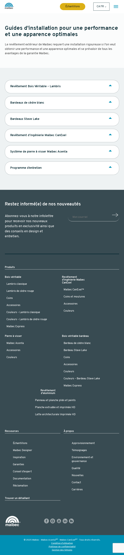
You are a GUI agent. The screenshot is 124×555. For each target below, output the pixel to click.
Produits (10, 267)
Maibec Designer (22, 450)
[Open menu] (116, 7)
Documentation (22, 478)
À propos (69, 431)
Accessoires (13, 305)
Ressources (12, 431)
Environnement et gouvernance (82, 459)
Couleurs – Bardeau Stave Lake (82, 378)
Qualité (76, 468)
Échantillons (72, 6)
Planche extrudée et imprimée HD (55, 407)
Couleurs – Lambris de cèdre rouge (26, 319)
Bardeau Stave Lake (75, 350)
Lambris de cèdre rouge (20, 291)
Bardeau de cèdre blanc (77, 343)
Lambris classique (16, 284)
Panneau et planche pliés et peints (55, 400)
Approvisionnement (83, 443)
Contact (76, 482)
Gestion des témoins (62, 550)
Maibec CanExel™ (74, 289)
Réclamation (20, 485)
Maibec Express (15, 326)
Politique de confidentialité (62, 546)
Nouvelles (77, 475)
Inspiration (19, 457)
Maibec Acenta (15, 343)
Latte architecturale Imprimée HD (55, 414)
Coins (9, 298)
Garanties (18, 464)
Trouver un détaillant (17, 498)
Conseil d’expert (22, 471)
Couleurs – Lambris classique (23, 312)
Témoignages (79, 450)
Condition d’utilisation (62, 543)
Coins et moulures (74, 296)
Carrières (77, 489)
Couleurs (69, 311)
